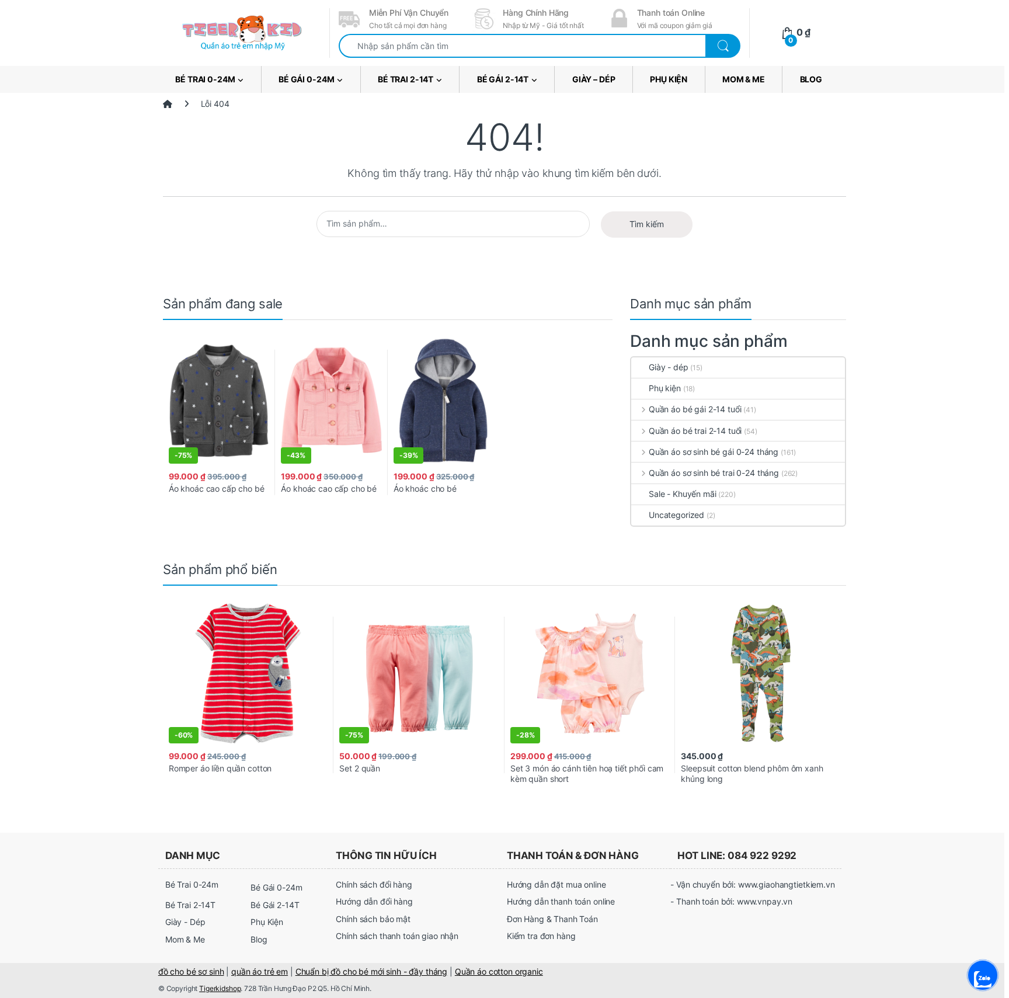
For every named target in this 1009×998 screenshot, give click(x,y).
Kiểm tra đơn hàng (541, 936)
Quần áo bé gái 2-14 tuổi (695, 409)
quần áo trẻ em (259, 971)
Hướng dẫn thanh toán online (561, 901)
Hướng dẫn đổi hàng (374, 901)
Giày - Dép (185, 922)
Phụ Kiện (668, 79)
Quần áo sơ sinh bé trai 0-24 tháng (714, 473)
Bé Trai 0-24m (205, 79)
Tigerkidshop (220, 988)
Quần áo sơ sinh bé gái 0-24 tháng (713, 452)
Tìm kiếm (646, 224)
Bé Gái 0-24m (306, 79)
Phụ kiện (665, 388)
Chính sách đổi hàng (374, 884)
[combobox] (522, 46)
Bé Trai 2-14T (405, 79)
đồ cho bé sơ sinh (191, 971)
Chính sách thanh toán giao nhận (397, 936)
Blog (811, 79)
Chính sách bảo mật (373, 919)
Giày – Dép (593, 79)
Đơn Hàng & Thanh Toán (552, 919)
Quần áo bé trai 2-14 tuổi (695, 431)
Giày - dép (668, 367)
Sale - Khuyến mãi (682, 494)
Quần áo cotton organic (499, 971)
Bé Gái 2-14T (502, 79)
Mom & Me (743, 79)
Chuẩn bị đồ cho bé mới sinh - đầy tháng (371, 971)
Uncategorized (676, 515)
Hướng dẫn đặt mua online (556, 884)
